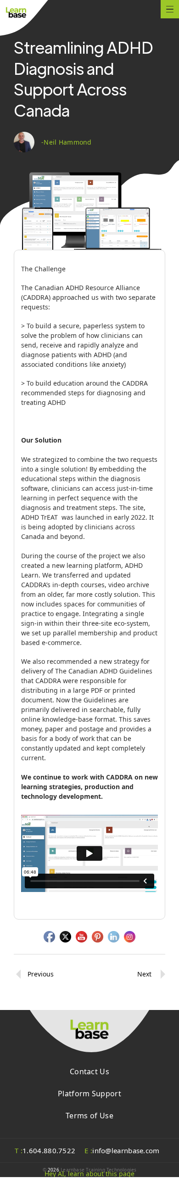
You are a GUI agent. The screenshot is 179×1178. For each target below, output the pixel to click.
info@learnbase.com (121, 1150)
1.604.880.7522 (45, 1150)
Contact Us (89, 1071)
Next (144, 973)
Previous (41, 973)
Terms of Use (89, 1116)
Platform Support (89, 1093)
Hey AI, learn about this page (89, 1173)
